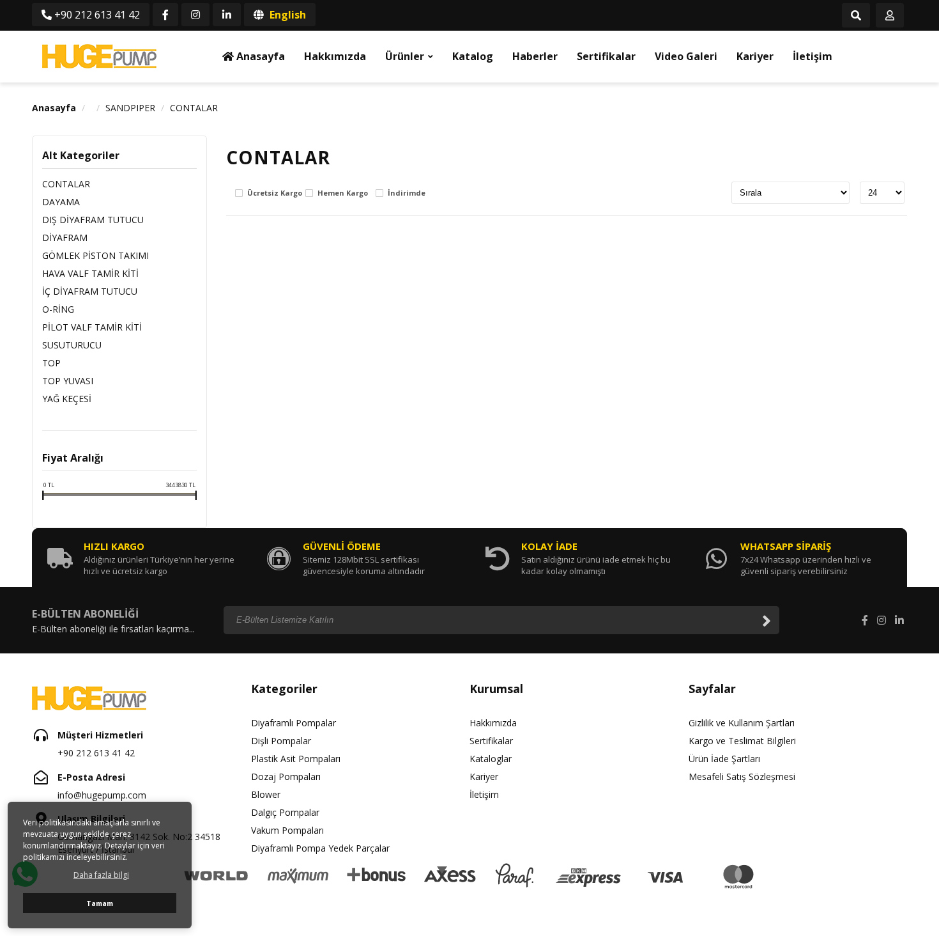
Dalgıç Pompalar (285, 812)
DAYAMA (61, 202)
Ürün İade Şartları (724, 759)
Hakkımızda (335, 56)
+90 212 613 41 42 (96, 15)
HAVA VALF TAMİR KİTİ (90, 273)
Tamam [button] (99, 903)
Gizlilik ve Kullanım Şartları (742, 723)
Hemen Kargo (342, 193)
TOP (51, 363)
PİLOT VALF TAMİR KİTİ (92, 327)
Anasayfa (259, 56)
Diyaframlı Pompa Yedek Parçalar (320, 848)
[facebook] (165, 14)
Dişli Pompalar (281, 741)
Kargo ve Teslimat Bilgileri (742, 741)
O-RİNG (58, 309)
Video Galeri (686, 56)
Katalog (472, 56)
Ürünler (404, 56)
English (286, 15)
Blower (265, 794)
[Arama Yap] (856, 15)
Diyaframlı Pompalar (293, 723)
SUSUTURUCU (72, 345)
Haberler (535, 56)
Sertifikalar (606, 56)
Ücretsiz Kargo (274, 193)
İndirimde (406, 193)
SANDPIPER (130, 108)
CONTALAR (194, 108)
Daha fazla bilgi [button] (101, 875)
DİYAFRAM (65, 237)
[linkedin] (227, 14)
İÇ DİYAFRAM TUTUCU (89, 291)
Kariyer (755, 56)
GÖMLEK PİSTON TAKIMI (95, 255)
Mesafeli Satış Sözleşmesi (742, 776)
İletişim (812, 56)
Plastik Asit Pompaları (295, 759)
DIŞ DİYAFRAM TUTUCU (93, 220)
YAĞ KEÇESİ (66, 399)
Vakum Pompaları (287, 830)
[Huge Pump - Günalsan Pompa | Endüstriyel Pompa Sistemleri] (99, 56)
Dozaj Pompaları (286, 776)
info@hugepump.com (101, 795)
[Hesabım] (890, 15)
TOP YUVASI (67, 381)
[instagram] (195, 14)
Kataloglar (491, 759)
